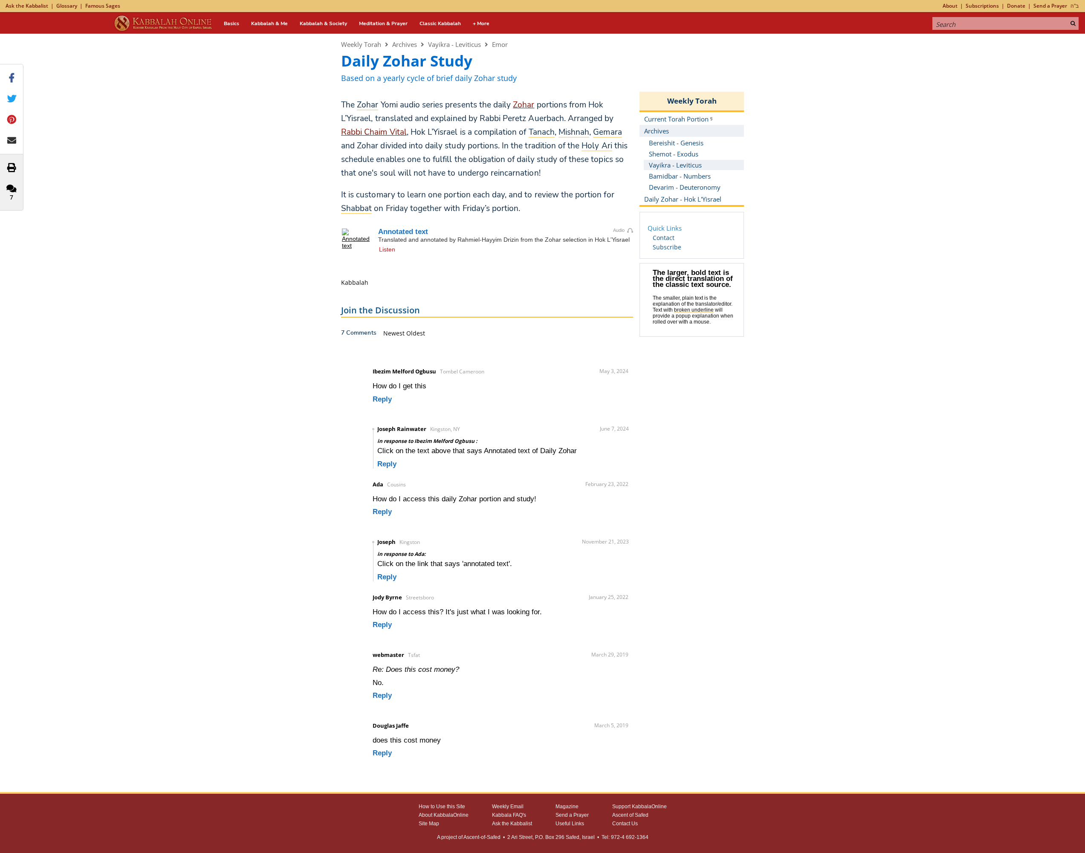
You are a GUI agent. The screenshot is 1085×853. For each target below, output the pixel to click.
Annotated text (403, 232)
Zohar (523, 104)
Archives (404, 44)
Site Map (429, 824)
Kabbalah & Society (323, 23)
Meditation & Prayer (383, 23)
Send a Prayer (1050, 5)
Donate (1016, 5)
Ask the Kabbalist (27, 5)
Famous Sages (102, 5)
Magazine (567, 807)
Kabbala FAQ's (509, 815)
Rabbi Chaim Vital (374, 132)
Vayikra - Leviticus (454, 44)
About (950, 5)
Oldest (415, 333)
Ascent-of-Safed (482, 837)
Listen (387, 249)
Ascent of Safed (630, 815)
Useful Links (570, 824)
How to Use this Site (442, 807)
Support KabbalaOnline (639, 807)
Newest (394, 333)
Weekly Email (508, 807)
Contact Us (625, 824)
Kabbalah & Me (269, 23)
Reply (382, 399)
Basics (231, 23)
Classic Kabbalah (440, 23)
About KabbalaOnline (444, 815)
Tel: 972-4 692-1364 (625, 837)
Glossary (66, 5)
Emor (500, 44)
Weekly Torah (361, 44)
